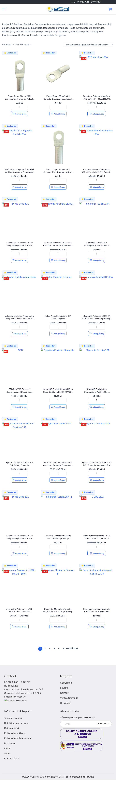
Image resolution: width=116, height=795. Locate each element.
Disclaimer (9, 743)
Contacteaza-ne (12, 758)
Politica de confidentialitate (17, 738)
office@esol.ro (18, 697)
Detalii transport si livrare (16, 723)
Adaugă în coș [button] (20, 114)
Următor (72, 648)
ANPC (7, 753)
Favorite (64, 688)
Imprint (7, 748)
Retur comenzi (11, 728)
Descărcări (65, 703)
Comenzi (64, 693)
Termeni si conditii (13, 718)
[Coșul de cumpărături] (110, 9)
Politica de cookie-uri (14, 733)
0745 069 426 (34, 693)
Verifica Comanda (69, 698)
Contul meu (66, 683)
